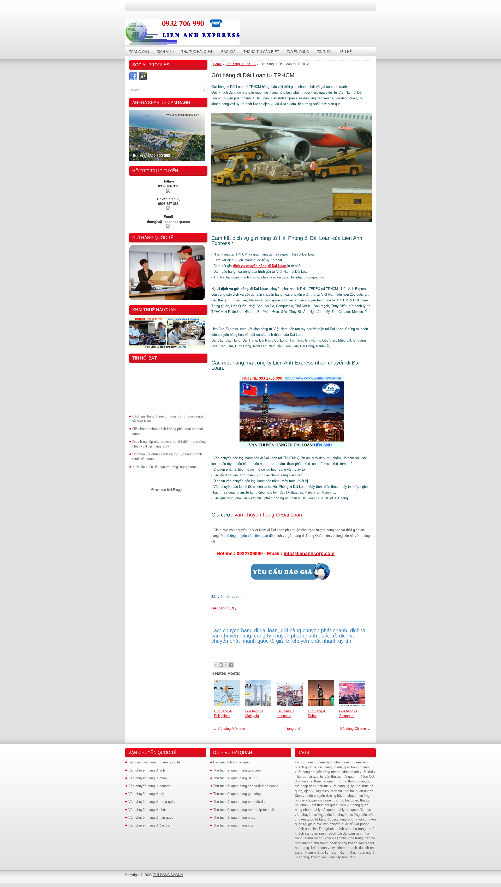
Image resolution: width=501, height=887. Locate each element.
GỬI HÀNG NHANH (168, 875)
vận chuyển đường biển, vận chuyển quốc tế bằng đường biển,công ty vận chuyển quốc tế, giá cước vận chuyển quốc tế (335, 819)
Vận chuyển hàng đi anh (146, 770)
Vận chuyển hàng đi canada (149, 786)
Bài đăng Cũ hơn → (355, 729)
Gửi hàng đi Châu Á (241, 64)
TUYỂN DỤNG (298, 52)
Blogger (178, 490)
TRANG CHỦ (139, 52)
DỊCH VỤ (165, 52)
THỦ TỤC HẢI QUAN (197, 52)
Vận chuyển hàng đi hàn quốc (150, 817)
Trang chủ (292, 729)
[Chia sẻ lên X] (226, 664)
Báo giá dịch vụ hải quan (231, 762)
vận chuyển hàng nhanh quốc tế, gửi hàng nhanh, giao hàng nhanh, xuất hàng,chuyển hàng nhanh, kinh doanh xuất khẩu (335, 767)
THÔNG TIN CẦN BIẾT (261, 52)
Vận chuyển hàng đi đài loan (149, 825)
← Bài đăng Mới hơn (229, 729)
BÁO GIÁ (228, 52)
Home (217, 64)
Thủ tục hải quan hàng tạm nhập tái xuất (243, 810)
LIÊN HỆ (345, 52)
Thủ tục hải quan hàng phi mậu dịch (240, 802)
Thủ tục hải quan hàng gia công (237, 794)
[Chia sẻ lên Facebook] (231, 664)
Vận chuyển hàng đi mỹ (146, 794)
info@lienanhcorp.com (309, 553)
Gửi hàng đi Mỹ (223, 608)
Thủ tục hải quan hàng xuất (233, 825)
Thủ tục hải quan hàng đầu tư (235, 778)
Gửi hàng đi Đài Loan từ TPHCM (252, 75)
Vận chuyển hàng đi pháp (147, 778)
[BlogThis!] (221, 664)
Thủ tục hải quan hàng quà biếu (237, 770)
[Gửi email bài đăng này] (216, 664)
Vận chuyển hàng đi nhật (147, 810)
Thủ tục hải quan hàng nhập (234, 817)
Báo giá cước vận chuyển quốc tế (154, 762)
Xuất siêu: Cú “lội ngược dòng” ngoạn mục (164, 459)
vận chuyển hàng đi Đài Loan (267, 515)
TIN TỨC (324, 52)
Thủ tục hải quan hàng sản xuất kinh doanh (245, 786)
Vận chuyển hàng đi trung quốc (151, 802)
